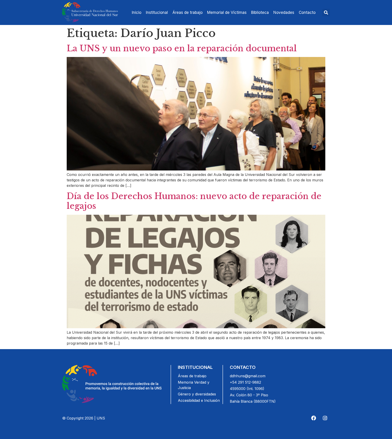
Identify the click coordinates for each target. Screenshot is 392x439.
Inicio (136, 12)
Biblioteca (260, 12)
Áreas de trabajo (187, 12)
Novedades (283, 12)
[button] (326, 12)
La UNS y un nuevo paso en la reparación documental (182, 48)
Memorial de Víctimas (227, 12)
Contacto (307, 12)
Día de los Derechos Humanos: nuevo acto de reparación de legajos (194, 201)
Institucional (157, 12)
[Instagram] (325, 418)
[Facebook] (314, 418)
